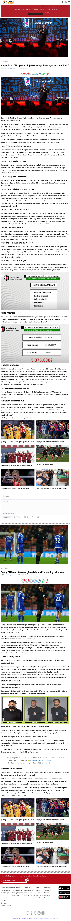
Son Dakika (15, 895)
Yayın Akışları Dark (17, 890)
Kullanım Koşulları (47, 918)
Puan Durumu (28, 893)
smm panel (15, 898)
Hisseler (38, 893)
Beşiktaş (4, 418)
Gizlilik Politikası (28, 918)
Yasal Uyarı (55, 918)
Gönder (6, 517)
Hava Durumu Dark (6, 887)
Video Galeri (47, 890)
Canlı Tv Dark (16, 887)
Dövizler (38, 890)
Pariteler (38, 898)
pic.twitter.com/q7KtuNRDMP (40, 760)
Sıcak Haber (48, 898)
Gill (8, 795)
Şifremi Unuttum (6, 905)
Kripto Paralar (40, 895)
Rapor (33, 418)
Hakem (20, 795)
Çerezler (36, 918)
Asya (3, 795)
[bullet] (27, 517)
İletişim (22, 918)
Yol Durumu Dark (6, 890)
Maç (25, 795)
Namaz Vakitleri (28, 890)
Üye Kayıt (4, 903)
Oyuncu (19, 418)
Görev (13, 795)
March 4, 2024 (46, 763)
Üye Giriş (3, 900)
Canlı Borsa (27, 887)
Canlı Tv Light (5, 893)
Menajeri (12, 418)
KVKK (40, 918)
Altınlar (38, 887)
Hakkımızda (16, 918)
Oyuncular (26, 418)
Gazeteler (47, 895)
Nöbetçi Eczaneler (17, 893)
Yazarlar (46, 893)
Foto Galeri (47, 887)
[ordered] (25, 517)
